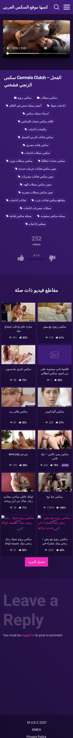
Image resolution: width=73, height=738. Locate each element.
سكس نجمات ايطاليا (53, 160)
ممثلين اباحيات (37, 223)
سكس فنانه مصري (37, 145)
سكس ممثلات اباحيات (37, 152)
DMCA (36, 730)
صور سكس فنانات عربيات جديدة (37, 168)
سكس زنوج (24, 97)
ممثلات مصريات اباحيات (37, 208)
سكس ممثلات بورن (20, 160)
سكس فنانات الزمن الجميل (37, 137)
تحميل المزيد (36, 562)
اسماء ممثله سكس (37, 113)
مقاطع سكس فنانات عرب (49, 200)
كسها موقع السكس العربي (23, 7)
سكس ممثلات (48, 97)
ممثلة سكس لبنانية (20, 216)
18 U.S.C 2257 (37, 722)
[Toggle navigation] (66, 7)
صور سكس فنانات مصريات (37, 176)
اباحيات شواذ (57, 105)
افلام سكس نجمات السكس (37, 121)
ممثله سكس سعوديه (52, 216)
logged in (27, 635)
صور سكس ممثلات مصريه (37, 192)
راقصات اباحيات (37, 129)
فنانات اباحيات (17, 200)
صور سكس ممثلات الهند (37, 184)
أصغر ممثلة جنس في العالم (25, 105)
